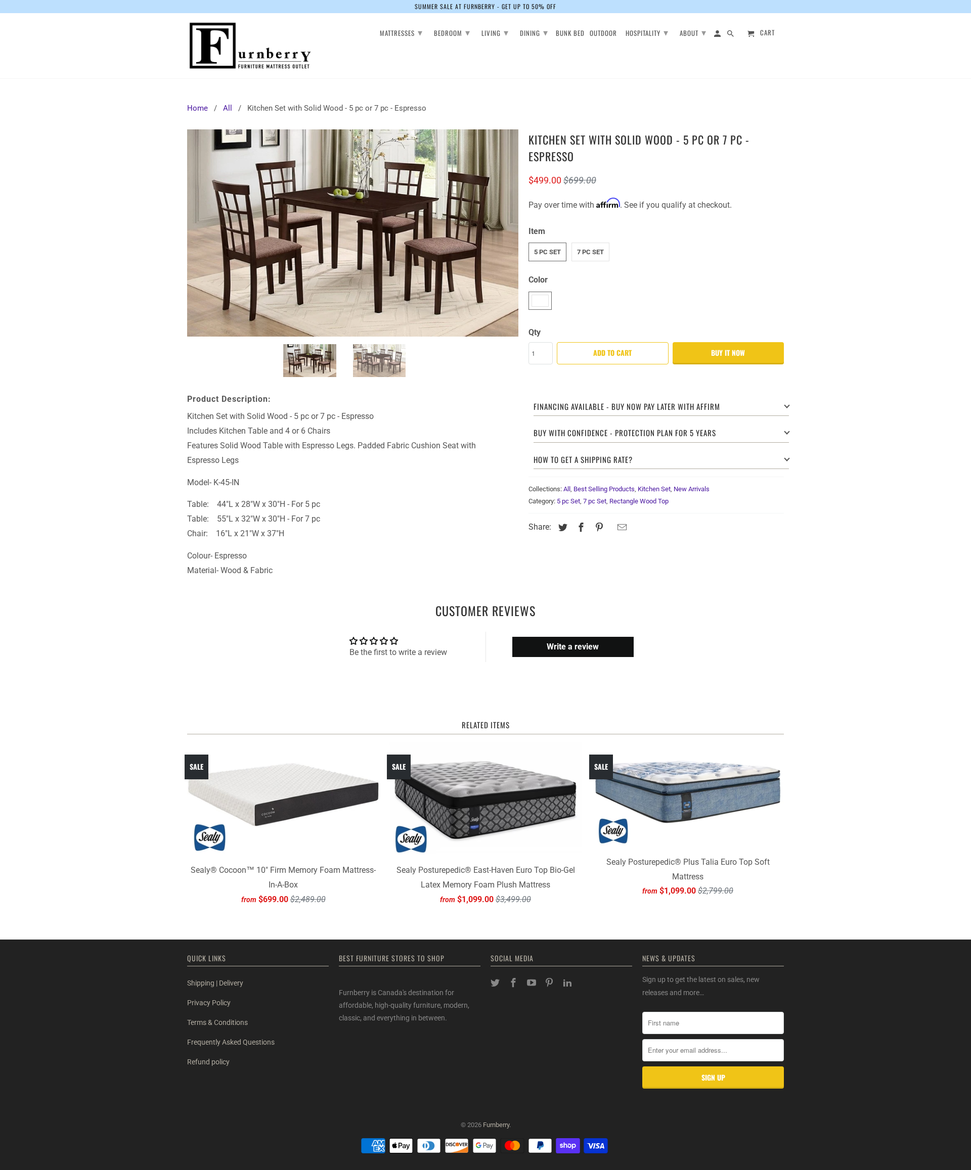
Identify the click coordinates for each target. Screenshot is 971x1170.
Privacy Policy (209, 1003)
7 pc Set (590, 252)
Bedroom (452, 31)
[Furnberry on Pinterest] (550, 982)
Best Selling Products (604, 489)
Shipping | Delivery (215, 983)
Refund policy (208, 1062)
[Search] (731, 35)
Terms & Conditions (217, 1022)
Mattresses (401, 31)
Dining (534, 31)
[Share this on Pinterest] (598, 527)
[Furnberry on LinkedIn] (568, 982)
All (566, 489)
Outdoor (603, 33)
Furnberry (496, 1125)
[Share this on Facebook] (579, 527)
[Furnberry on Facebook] (514, 982)
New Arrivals (692, 489)
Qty (534, 332)
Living (495, 31)
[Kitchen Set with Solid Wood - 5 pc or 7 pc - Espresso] (352, 232)
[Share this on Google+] (609, 528)
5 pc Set (547, 252)
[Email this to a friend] (620, 527)
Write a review (573, 646)
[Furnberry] (250, 46)
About (693, 31)
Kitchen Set (654, 489)
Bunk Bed (570, 33)
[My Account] (718, 35)
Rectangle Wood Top (639, 501)
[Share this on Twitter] (561, 527)
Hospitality (647, 31)
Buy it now (728, 352)
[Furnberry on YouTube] (532, 982)
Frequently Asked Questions (231, 1042)
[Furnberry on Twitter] (496, 982)
